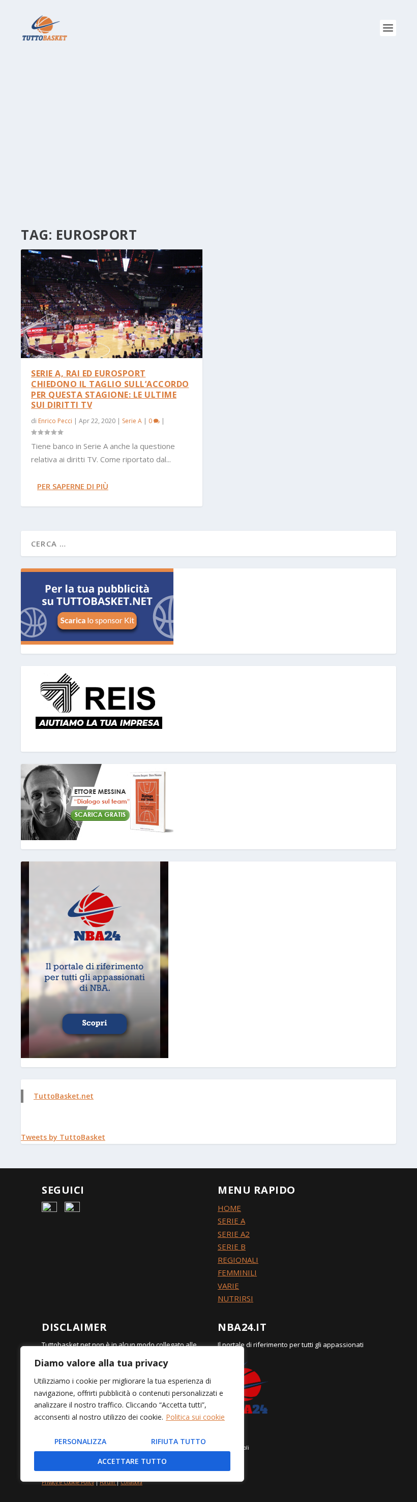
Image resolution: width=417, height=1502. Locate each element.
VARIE (228, 1286)
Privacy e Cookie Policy (68, 1482)
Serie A (132, 421)
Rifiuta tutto (178, 1441)
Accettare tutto (132, 1461)
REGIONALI (238, 1260)
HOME (229, 1208)
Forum (107, 1482)
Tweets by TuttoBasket (63, 1137)
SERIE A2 (234, 1234)
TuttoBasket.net (64, 1096)
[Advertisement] (208, 132)
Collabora (131, 1482)
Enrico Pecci (55, 421)
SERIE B (232, 1246)
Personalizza (80, 1441)
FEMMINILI (237, 1272)
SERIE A (231, 1221)
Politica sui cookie (195, 1417)
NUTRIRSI (235, 1298)
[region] (132, 1414)
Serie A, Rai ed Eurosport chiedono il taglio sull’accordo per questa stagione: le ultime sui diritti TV (110, 389)
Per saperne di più (72, 486)
